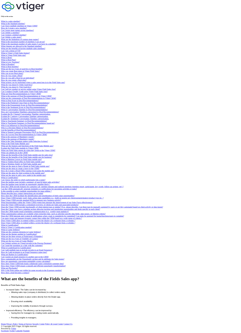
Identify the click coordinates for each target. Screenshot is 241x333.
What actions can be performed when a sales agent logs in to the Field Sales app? (33, 82)
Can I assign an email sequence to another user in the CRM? (25, 257)
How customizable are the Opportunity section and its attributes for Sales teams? (32, 259)
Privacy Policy (12, 324)
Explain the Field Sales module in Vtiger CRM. (20, 148)
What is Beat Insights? (10, 67)
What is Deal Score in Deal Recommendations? (20, 101)
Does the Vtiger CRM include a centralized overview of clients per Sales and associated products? (40, 205)
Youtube (26, 331)
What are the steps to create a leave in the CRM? (20, 168)
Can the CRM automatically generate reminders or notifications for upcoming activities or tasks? (39, 189)
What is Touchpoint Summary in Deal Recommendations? (24, 121)
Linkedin (19, 331)
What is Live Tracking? (10, 62)
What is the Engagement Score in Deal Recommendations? (24, 105)
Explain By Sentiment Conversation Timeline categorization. (25, 119)
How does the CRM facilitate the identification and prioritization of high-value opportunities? (38, 196)
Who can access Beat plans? (12, 73)
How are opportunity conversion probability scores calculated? (25, 261)
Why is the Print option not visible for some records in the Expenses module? (31, 270)
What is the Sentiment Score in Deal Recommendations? (23, 107)
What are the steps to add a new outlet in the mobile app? (23, 175)
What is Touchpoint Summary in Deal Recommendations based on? (28, 123)
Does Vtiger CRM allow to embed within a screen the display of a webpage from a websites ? (38, 221)
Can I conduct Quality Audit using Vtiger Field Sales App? (24, 91)
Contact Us (68, 324)
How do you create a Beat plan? (13, 80)
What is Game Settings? (10, 230)
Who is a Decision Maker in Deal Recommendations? (22, 128)
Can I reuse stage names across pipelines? (17, 30)
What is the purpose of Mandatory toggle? (17, 137)
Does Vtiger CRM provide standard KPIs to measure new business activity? (31, 200)
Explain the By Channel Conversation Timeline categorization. (26, 114)
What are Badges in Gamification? (14, 254)
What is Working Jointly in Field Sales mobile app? (21, 164)
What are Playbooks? (9, 268)
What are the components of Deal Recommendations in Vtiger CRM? (28, 98)
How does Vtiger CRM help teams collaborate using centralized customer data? (32, 264)
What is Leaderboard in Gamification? (16, 248)
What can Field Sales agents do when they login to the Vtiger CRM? (28, 150)
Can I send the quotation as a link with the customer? (22, 245)
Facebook (5, 331)
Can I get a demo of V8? (11, 51)
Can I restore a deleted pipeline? (13, 35)
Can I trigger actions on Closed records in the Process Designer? (26, 243)
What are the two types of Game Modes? (17, 241)
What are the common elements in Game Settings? (21, 232)
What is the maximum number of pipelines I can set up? (23, 42)
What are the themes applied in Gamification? (19, 234)
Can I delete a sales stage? (11, 37)
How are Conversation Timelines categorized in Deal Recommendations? (30, 112)
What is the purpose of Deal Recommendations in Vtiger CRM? (26, 96)
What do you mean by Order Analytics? (17, 85)
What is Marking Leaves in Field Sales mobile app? (21, 159)
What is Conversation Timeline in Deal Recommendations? (24, 110)
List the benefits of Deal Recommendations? (18, 130)
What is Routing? (8, 64)
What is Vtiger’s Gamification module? (16, 227)
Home (3, 324)
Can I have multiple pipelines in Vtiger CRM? (19, 26)
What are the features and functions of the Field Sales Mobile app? (27, 146)
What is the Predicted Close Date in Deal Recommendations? (25, 103)
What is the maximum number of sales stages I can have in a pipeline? (28, 44)
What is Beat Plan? (8, 60)
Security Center (38, 324)
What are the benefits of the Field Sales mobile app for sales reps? (27, 155)
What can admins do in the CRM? (14, 153)
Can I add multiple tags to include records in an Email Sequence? (26, 250)
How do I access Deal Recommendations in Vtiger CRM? (24, 134)
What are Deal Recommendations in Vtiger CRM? (21, 94)
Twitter (12, 331)
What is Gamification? (10, 225)
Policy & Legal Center (54, 324)
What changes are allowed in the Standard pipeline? (21, 46)
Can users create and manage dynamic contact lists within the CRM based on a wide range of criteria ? (41, 218)
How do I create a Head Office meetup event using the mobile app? (27, 171)
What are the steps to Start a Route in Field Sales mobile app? (25, 166)
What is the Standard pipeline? (13, 24)
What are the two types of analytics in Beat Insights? (21, 69)
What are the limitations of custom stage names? (20, 39)
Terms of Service (25, 324)
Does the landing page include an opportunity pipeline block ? (25, 184)
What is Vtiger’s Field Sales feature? (15, 53)
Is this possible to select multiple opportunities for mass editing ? (26, 191)
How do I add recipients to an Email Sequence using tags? (24, 252)
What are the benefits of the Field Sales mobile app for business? (26, 157)
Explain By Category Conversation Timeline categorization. (24, 116)
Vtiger (13, 328)
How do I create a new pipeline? (14, 28)
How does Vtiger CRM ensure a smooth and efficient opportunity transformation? (33, 266)
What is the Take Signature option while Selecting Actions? (24, 141)
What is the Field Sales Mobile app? (15, 144)
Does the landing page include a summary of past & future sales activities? (30, 182)
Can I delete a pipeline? (10, 33)
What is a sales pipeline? (10, 21)
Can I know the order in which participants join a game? (23, 180)
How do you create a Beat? (12, 76)
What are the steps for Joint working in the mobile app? (23, 173)
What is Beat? (6, 57)
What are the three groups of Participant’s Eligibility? (22, 236)
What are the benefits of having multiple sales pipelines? (23, 48)
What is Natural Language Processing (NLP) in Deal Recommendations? (30, 132)
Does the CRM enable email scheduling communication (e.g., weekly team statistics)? (35, 211)
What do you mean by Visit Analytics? (16, 87)
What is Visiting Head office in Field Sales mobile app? (23, 162)
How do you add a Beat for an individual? (17, 78)
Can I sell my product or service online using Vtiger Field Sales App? (28, 89)
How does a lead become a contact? (15, 273)
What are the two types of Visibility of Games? (19, 239)
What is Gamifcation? (9, 178)
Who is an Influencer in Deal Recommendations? (20, 125)
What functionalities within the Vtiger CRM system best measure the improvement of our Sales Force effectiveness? (47, 202)
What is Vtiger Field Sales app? (13, 55)
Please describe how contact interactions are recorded (22, 193)
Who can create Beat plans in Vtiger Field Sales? (20, 71)
